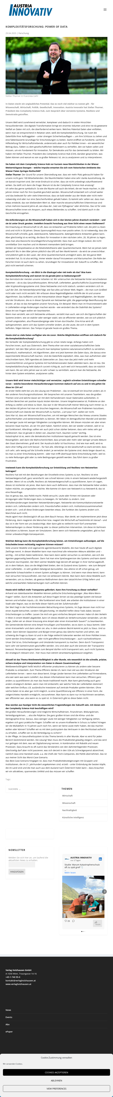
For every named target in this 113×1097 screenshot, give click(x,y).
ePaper (9, 1031)
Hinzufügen (17, 871)
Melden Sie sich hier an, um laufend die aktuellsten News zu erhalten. (28, 859)
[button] (62, 891)
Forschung (24, 33)
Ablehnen (56, 1080)
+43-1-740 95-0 (13, 977)
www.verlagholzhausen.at (18, 984)
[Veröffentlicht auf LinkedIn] (100, 859)
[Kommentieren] (72, 923)
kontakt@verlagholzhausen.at (21, 980)
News (8, 1010)
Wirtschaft (67, 795)
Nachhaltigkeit (69, 810)
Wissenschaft (68, 803)
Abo (8, 1024)
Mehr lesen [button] (70, 872)
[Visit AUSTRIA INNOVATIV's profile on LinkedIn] (67, 859)
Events (9, 1017)
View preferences (56, 1088)
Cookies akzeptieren (56, 1072)
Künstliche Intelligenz (73, 817)
